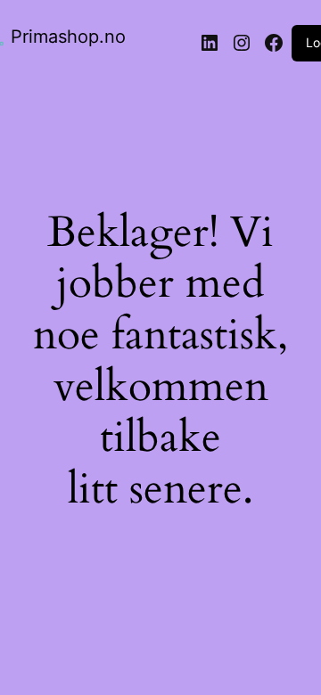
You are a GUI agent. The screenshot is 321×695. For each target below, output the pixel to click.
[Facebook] (273, 42)
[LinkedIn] (209, 42)
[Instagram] (241, 42)
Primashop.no (68, 36)
